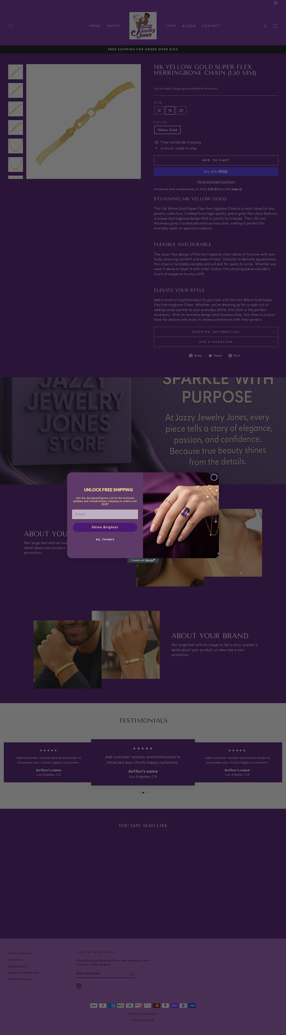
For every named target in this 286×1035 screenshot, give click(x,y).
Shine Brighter (105, 527)
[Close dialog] (214, 477)
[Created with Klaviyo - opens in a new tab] (143, 560)
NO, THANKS (105, 539)
